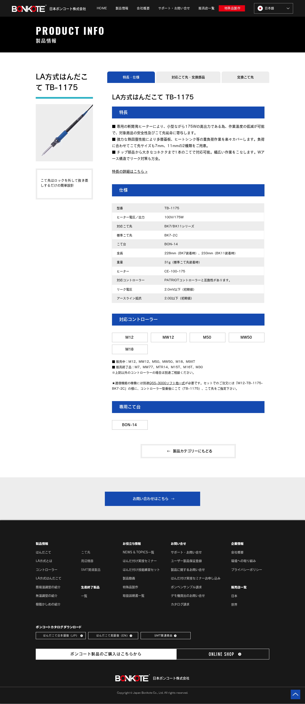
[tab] (131, 77)
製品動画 (129, 578)
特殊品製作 (130, 587)
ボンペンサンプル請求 (186, 587)
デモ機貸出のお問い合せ (188, 595)
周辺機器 (87, 560)
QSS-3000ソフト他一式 (167, 383)
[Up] (295, 694)
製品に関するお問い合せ (188, 569)
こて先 (85, 552)
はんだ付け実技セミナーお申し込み (195, 578)
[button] (121, 8)
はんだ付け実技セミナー (140, 560)
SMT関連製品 (91, 569)
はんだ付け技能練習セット (141, 569)
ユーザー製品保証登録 (186, 560)
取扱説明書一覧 (133, 595)
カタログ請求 (180, 604)
